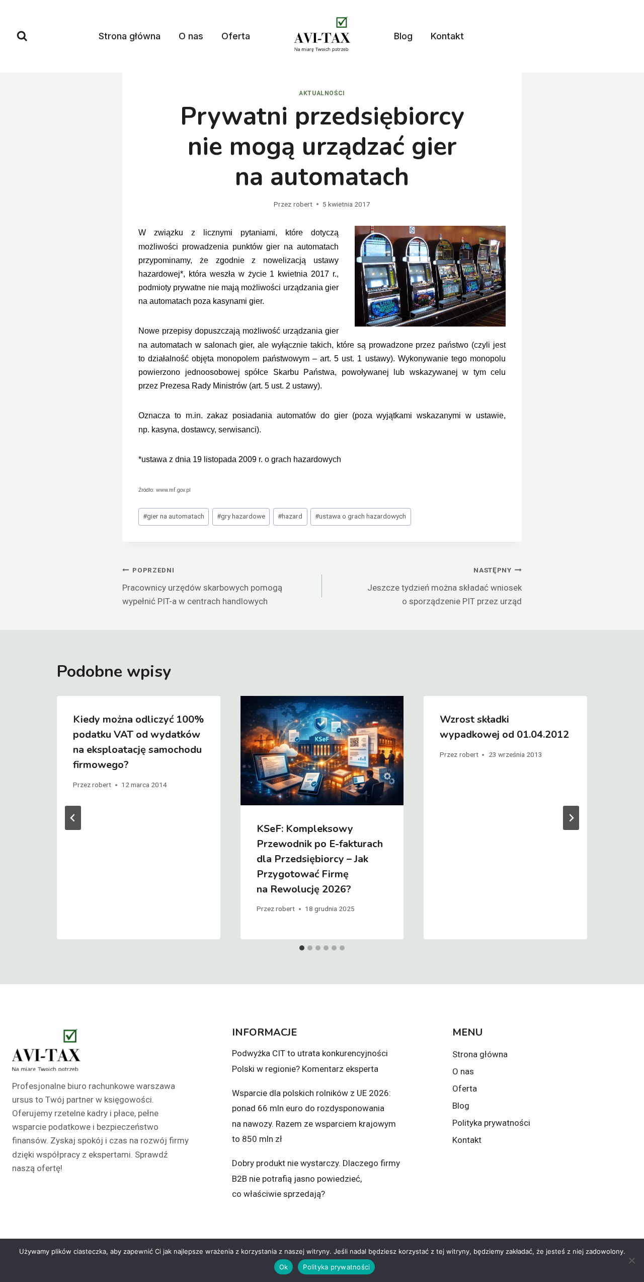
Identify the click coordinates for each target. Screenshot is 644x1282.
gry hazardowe (241, 516)
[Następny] (571, 818)
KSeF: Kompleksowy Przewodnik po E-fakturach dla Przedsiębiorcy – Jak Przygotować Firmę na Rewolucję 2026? (320, 859)
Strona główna (129, 36)
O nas (191, 36)
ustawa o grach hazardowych (360, 516)
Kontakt (447, 36)
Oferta (235, 36)
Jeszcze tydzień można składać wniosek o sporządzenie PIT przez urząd (444, 586)
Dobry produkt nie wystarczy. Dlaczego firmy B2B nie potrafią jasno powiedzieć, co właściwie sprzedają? (316, 1178)
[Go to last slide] (73, 818)
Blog (403, 36)
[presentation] (322, 750)
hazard (290, 516)
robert (302, 204)
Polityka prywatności (491, 1123)
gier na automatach (173, 516)
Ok (283, 1267)
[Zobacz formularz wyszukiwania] (22, 36)
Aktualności (322, 93)
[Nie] (631, 1260)
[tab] (301, 947)
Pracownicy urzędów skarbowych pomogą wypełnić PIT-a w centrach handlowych (202, 586)
